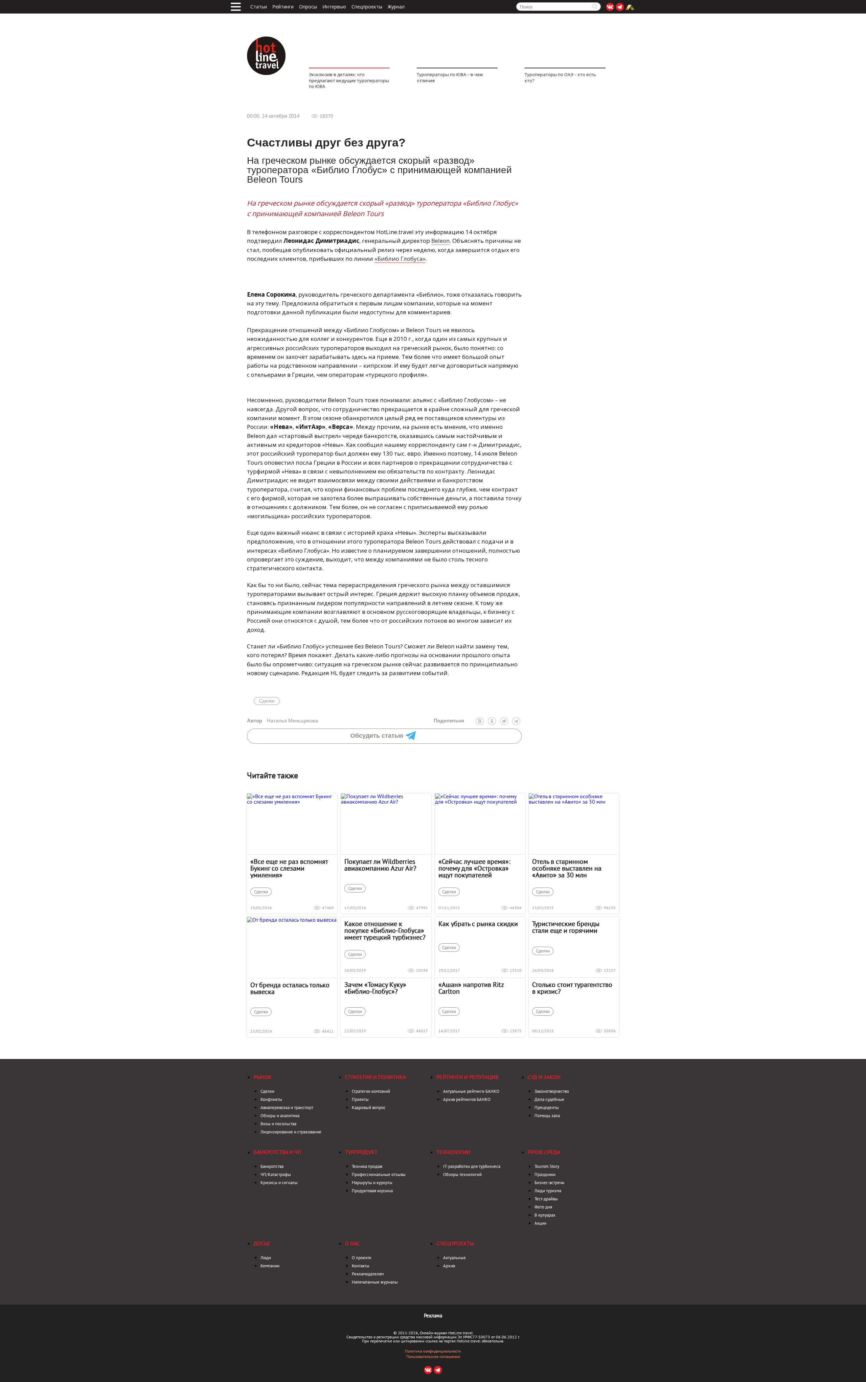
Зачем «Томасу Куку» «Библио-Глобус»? (375, 988)
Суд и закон (544, 1077)
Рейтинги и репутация (467, 1077)
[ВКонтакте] (479, 721)
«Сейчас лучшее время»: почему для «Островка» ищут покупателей (474, 868)
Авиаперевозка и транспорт (286, 1107)
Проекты (360, 1099)
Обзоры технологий (462, 1174)
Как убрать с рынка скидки (478, 923)
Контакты (360, 1266)
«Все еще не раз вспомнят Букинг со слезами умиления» (289, 868)
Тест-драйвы (546, 1199)
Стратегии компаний (371, 1091)
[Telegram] (516, 721)
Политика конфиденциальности (433, 1351)
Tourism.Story (546, 1166)
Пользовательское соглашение (433, 1357)
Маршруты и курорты (372, 1182)
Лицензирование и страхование (290, 1132)
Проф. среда (544, 1152)
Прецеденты (546, 1107)
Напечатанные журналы (375, 1282)
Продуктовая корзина (372, 1191)
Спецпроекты (366, 6)
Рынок (263, 1077)
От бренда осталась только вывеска (289, 988)
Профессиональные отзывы (379, 1174)
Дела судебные (549, 1099)
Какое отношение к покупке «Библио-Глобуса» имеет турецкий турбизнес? (385, 930)
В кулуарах (544, 1215)
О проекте (361, 1258)
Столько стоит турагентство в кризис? (572, 988)
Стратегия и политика (375, 1077)
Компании (269, 1266)
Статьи (258, 6)
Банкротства (271, 1166)
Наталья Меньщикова (282, 720)
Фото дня (543, 1207)
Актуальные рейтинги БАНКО (471, 1091)
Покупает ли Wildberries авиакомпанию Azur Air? (380, 865)
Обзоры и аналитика (279, 1116)
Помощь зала (547, 1116)
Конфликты (271, 1099)
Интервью (334, 6)
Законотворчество (551, 1091)
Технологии (453, 1152)
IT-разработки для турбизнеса (471, 1166)
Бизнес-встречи (549, 1182)
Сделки (266, 701)
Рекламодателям (368, 1274)
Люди (265, 1258)
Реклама (433, 1315)
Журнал (396, 6)
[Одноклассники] (491, 721)
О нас (352, 1243)
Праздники (544, 1174)
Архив (449, 1266)
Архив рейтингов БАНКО (467, 1099)
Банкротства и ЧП (277, 1152)
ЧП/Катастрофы (275, 1174)
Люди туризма (547, 1191)
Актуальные (454, 1258)
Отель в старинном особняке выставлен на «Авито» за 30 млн (566, 868)
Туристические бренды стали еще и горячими (565, 927)
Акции (540, 1223)
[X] (504, 721)
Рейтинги (283, 6)
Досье (262, 1243)
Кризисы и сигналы (279, 1182)
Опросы (308, 6)
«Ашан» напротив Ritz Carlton (471, 988)
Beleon (440, 241)
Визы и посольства (278, 1124)
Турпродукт (361, 1152)
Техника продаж (367, 1166)
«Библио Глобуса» (400, 258)
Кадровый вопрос (369, 1107)
